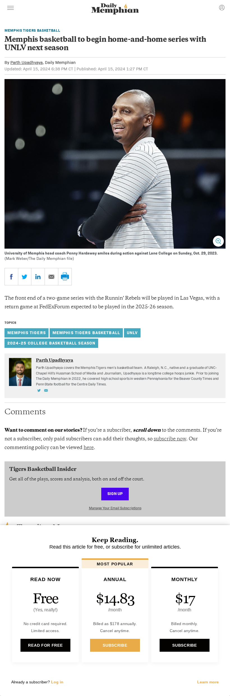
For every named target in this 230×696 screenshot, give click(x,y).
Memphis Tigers (26, 332)
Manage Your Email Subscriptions (115, 508)
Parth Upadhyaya (26, 62)
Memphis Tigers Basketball (32, 30)
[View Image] (218, 241)
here (89, 448)
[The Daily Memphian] (115, 9)
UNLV (132, 332)
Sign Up (115, 493)
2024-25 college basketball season (51, 343)
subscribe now (170, 439)
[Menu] (10, 8)
